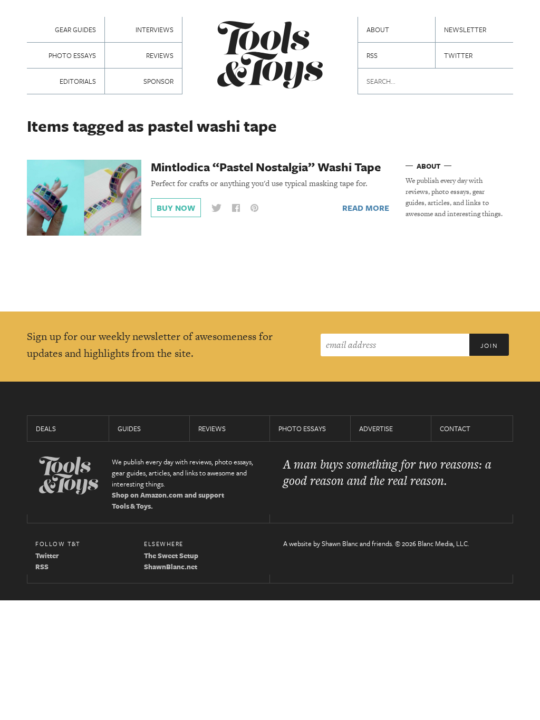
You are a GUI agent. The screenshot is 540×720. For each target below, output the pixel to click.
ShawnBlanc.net (170, 566)
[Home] (270, 56)
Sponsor (158, 81)
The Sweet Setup (171, 555)
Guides (129, 428)
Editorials (78, 81)
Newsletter (465, 29)
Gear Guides (75, 29)
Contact (455, 428)
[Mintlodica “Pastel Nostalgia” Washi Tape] (84, 197)
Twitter (458, 55)
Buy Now (176, 207)
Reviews (159, 55)
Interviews (154, 29)
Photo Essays (72, 55)
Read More (365, 207)
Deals (46, 428)
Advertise (376, 428)
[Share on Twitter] (216, 208)
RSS (372, 55)
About (378, 29)
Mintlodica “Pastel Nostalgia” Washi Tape (266, 167)
